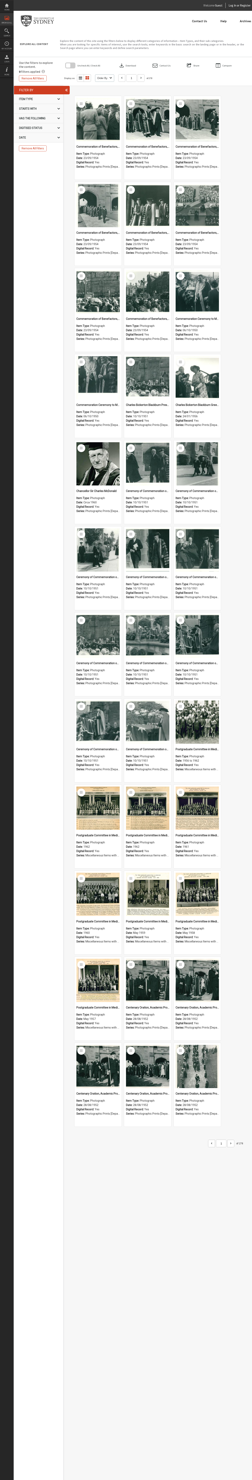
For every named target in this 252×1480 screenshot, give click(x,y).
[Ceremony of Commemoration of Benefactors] (147, 463)
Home (6, 9)
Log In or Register (232, 5)
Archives (245, 21)
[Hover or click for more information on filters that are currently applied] (43, 72)
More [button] (6, 74)
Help (223, 21)
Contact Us (199, 21)
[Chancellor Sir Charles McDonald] (98, 463)
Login (6, 61)
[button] (161, 65)
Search (7, 35)
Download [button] (127, 65)
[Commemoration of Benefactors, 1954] (98, 119)
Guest (218, 5)
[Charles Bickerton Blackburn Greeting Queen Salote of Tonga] (197, 377)
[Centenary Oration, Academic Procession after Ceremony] (147, 980)
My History (7, 48)
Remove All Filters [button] (33, 78)
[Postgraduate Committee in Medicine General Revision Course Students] (197, 722)
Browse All (7, 22)
